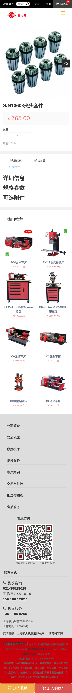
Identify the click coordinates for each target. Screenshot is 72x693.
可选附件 (14, 166)
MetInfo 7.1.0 (29, 654)
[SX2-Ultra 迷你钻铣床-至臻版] (53, 287)
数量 (6, 129)
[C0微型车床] (18, 336)
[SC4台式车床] (18, 242)
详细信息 (16, 160)
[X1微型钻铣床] (18, 381)
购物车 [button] (63, 4)
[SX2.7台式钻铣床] (53, 242)
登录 (37, 4)
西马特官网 (56, 633)
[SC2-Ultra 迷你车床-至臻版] (18, 287)
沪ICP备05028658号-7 (39, 649)
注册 (48, 4)
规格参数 (40, 160)
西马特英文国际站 (14, 643)
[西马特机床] (17, 14)
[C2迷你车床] (53, 381)
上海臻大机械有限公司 (31, 633)
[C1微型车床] (53, 336)
